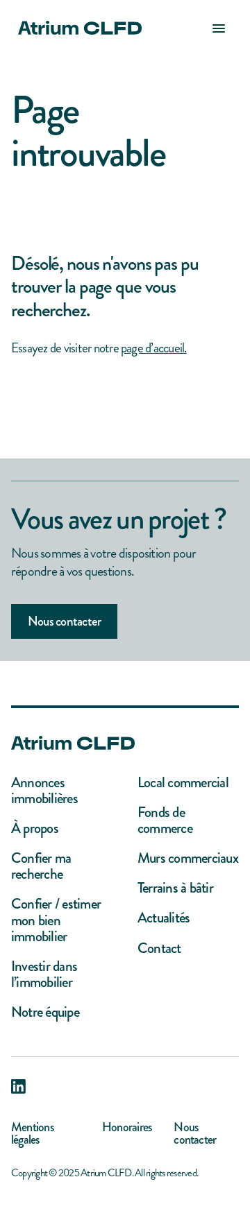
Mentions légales (32, 1133)
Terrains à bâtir (175, 888)
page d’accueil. (154, 347)
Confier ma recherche (41, 866)
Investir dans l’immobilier (44, 974)
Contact (159, 948)
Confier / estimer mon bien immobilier (56, 920)
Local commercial (183, 783)
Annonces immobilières (44, 791)
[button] (219, 28)
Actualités (164, 918)
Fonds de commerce (165, 820)
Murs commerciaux (188, 858)
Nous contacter (64, 621)
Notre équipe (45, 1012)
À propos (34, 828)
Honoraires (126, 1128)
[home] (76, 28)
